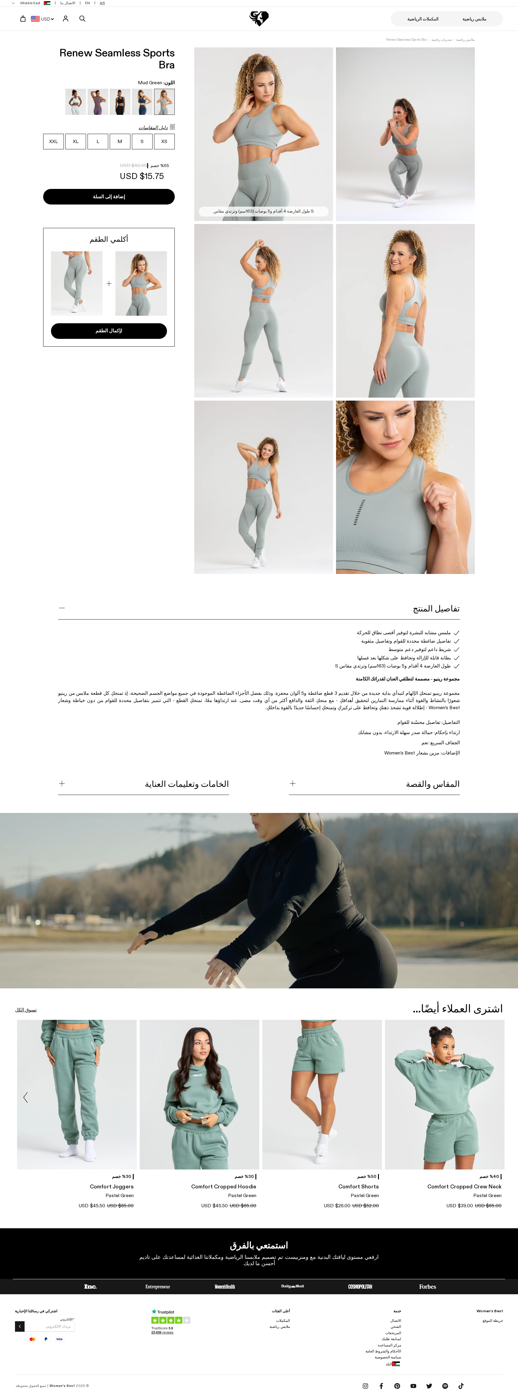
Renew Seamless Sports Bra (406, 39)
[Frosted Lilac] (98, 102)
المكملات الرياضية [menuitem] (423, 19)
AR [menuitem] (102, 3)
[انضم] (20, 1326)
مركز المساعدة (389, 1345)
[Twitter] (429, 1386)
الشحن (396, 1326)
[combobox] (44, 18)
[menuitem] (31, 3)
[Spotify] (445, 1386)
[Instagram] (365, 1386)
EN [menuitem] (87, 3)
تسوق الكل (26, 1010)
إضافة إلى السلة (109, 197)
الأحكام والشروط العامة (383, 1351)
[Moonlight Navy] (142, 102)
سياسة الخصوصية (388, 1357)
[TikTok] (461, 1386)
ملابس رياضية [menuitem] (475, 19)
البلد (389, 1364)
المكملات (283, 1320)
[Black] (120, 102)
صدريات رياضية (441, 39)
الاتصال (395, 1320)
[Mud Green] (164, 102)
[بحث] (82, 19)
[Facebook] (381, 1386)
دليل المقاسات (153, 128)
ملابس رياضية (465, 39)
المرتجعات (393, 1333)
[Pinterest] (397, 1386)
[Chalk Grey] (75, 102)
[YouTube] (413, 1386)
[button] (25, 1098)
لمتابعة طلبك (391, 1339)
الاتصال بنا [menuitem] (67, 3)
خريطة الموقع (493, 1320)
